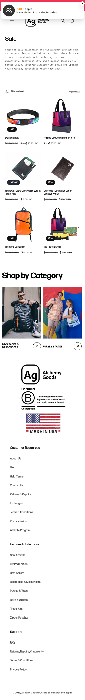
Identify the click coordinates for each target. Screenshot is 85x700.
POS (40, 692)
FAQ (12, 642)
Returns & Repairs (20, 494)
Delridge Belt (12, 137)
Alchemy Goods (29, 692)
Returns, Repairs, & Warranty (27, 651)
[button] (12, 20)
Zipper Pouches (19, 617)
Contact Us (16, 485)
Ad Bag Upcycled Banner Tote (59, 137)
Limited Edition (18, 564)
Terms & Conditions (21, 512)
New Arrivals (17, 555)
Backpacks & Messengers (10, 346)
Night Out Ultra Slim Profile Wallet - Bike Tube (23, 192)
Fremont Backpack (15, 246)
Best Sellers (17, 573)
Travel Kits (16, 609)
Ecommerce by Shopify (60, 692)
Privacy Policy (18, 521)
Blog (12, 467)
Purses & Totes (52, 346)
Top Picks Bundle (52, 246)
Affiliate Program (20, 530)
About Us (15, 458)
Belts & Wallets (19, 600)
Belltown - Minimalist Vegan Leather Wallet (58, 192)
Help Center (17, 476)
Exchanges (16, 503)
